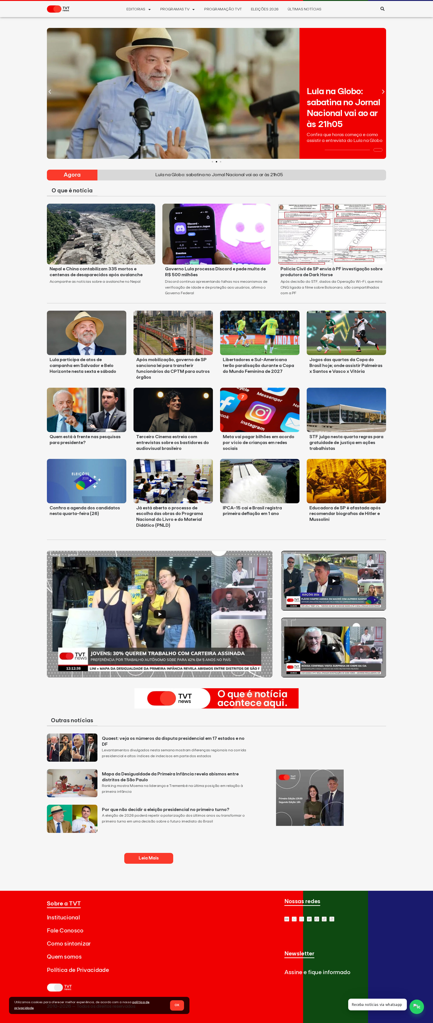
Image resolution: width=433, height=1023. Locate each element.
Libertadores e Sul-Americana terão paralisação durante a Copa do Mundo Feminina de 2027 (258, 366)
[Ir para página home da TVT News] (216, 707)
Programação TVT (223, 9)
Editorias (136, 9)
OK (177, 1005)
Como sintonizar (69, 944)
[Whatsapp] (294, 919)
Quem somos (64, 957)
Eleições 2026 (265, 9)
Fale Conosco (65, 931)
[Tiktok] (324, 919)
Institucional (63, 917)
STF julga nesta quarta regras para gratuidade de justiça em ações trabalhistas (346, 443)
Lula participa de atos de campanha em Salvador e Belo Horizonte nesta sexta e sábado (83, 366)
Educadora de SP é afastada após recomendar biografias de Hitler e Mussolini (345, 514)
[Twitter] (309, 919)
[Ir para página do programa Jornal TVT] (310, 824)
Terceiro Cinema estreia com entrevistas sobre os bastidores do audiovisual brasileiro (172, 443)
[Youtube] (286, 919)
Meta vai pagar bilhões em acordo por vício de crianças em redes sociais (258, 443)
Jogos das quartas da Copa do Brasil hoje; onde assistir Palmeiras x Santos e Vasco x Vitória (345, 366)
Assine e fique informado (317, 972)
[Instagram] (301, 919)
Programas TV (175, 9)
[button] (382, 8)
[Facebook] (316, 919)
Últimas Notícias (305, 9)
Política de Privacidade (78, 970)
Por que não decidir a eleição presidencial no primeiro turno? (165, 809)
